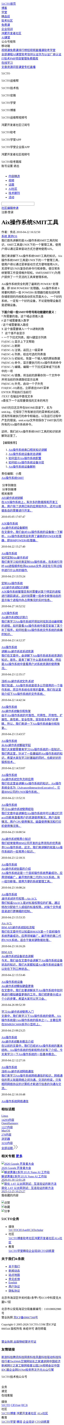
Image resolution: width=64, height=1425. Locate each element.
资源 (10, 66)
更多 (19, 1156)
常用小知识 (16, 838)
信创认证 (33, 54)
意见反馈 (14, 1279)
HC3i (30, 1230)
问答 (15, 66)
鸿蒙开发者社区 (11, 33)
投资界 (29, 1369)
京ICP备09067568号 (26, 1317)
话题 (11, 184)
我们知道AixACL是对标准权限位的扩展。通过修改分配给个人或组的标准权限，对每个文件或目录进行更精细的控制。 (31, 907)
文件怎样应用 (17, 779)
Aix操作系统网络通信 (14, 1101)
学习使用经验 (17, 809)
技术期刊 (14, 193)
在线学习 (7, 62)
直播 (33, 66)
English (13, 1282)
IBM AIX (6, 952)
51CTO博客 (16, 1238)
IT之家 (14, 1365)
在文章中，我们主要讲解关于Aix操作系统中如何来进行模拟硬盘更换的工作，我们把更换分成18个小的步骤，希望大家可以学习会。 (32, 994)
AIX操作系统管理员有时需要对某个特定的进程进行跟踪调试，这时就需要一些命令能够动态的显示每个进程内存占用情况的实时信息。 (31, 596)
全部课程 (7, 54)
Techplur (38, 1230)
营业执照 (7, 1341)
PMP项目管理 (18, 58)
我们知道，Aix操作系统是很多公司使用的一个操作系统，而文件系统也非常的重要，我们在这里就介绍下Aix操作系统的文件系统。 (32, 689)
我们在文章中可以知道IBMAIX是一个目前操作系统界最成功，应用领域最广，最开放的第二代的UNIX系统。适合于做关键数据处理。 (31, 936)
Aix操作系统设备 (12, 981)
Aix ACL (6, 923)
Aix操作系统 (9, 553)
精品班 (5, 16)
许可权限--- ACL (19, 898)
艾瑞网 (25, 1361)
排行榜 (22, 50)
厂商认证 (55, 54)
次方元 (38, 1369)
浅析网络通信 (17, 1071)
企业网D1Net (17, 1369)
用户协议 (14, 1286)
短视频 (31, 50)
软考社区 (7, 20)
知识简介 (14, 617)
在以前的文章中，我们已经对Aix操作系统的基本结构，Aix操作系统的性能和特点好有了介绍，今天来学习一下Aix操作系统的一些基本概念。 (32, 1050)
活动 (11, 197)
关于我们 (14, 1266)
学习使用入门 (17, 1011)
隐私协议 (14, 1290)
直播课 (40, 50)
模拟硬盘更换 (17, 986)
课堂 (21, 66)
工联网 (22, 1365)
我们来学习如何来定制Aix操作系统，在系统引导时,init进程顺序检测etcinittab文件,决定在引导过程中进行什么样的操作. (32, 566)
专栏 (27, 66)
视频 (11, 180)
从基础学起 (16, 745)
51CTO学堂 (16, 1250)
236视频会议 (46, 1365)
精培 (26, 1250)
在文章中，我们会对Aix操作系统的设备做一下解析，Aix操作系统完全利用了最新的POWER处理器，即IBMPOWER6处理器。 (32, 536)
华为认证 (44, 54)
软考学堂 (49, 50)
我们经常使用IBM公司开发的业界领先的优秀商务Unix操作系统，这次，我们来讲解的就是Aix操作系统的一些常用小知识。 (32, 847)
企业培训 (7, 29)
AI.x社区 (42, 1413)
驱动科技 (52, 1357)
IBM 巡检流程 (18, 927)
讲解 (12, 497)
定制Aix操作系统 (12, 583)
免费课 (5, 24)
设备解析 (14, 527)
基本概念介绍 (17, 1041)
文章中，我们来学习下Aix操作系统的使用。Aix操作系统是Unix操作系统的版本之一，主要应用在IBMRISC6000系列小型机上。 (31, 1020)
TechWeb (15, 1361)
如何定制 (14, 557)
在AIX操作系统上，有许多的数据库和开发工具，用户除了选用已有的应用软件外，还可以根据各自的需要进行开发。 (31, 506)
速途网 (45, 1361)
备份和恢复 (16, 711)
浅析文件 (17, 681)
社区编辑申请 (9, 208)
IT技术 (5, 58)
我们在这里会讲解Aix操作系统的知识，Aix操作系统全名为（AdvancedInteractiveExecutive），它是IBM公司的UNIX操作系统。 (31, 787)
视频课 (5, 50)
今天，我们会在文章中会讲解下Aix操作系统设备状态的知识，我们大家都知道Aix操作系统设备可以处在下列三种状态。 (32, 964)
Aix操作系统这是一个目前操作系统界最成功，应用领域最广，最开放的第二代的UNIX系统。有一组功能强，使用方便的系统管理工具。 (32, 877)
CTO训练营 (47, 1250)
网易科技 (30, 1357)
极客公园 (32, 1365)
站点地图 (14, 1274)
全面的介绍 (16, 868)
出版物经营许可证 (25, 1341)
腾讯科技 (18, 1357)
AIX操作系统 (9, 523)
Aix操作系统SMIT (12, 477)
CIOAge (22, 1230)
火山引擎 (48, 1369)
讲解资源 (17, 651)
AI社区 (13, 188)
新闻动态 (14, 1270)
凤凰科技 (41, 1357)
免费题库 (32, 58)
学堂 (4, 12)
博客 (4, 7)
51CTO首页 (8, 3)
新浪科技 (7, 1357)
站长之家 (35, 1361)
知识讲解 (15, 587)
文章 (4, 66)
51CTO (13, 1230)
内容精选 (14, 176)
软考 (24, 54)
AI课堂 (5, 37)
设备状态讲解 (17, 956)
